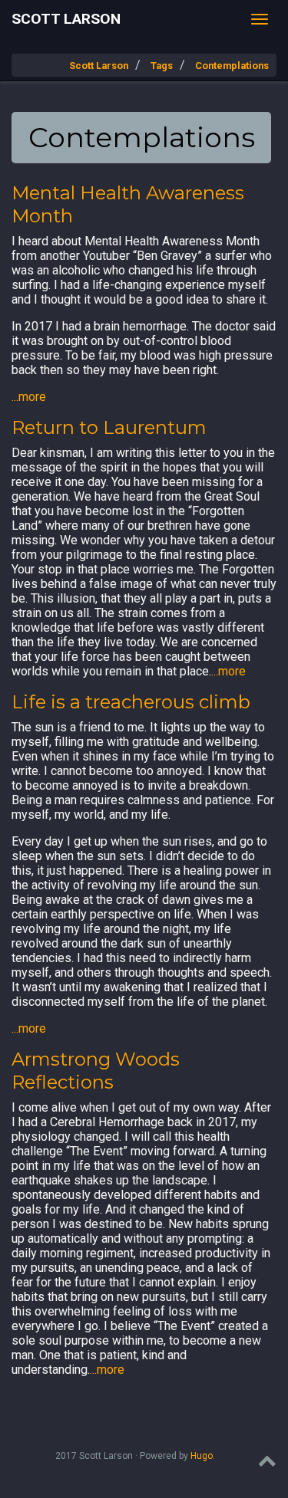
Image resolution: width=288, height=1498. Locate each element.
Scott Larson (66, 19)
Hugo (201, 1455)
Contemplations (232, 65)
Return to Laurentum (109, 427)
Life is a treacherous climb (131, 702)
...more (29, 396)
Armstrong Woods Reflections (96, 1070)
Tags (162, 65)
